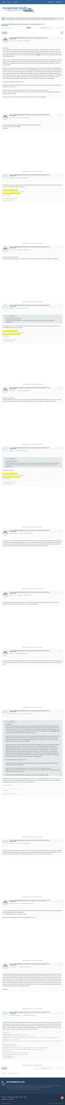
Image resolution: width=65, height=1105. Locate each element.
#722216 (59, 840)
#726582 (59, 964)
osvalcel (13, 40)
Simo (12, 653)
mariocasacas (14, 713)
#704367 (59, 305)
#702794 (59, 38)
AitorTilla (13, 595)
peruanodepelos (15, 903)
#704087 (59, 115)
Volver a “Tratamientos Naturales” (11, 1073)
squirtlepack (14, 533)
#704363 (59, 247)
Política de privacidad (12, 1097)
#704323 (59, 175)
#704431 (59, 388)
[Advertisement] (32, 107)
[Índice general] (3, 18)
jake (12, 177)
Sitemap (11, 1099)
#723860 (59, 900)
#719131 (59, 711)
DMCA (20, 1097)
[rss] (62, 1098)
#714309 (59, 651)
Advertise (3, 1097)
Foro (9, 2)
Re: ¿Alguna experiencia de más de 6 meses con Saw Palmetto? (29, 115)
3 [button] (53, 27)
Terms (24, 1097)
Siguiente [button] (60, 27)
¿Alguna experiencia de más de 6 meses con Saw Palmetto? (23, 24)
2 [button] (51, 27)
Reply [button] (4, 33)
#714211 (59, 592)
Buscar (15, 2)
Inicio (4, 2)
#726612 (59, 1012)
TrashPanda (14, 967)
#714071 (59, 530)
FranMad (13, 843)
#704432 (59, 448)
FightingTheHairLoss (16, 1015)
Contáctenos (4, 1099)
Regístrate (25, 171)
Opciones (37, 1068)
